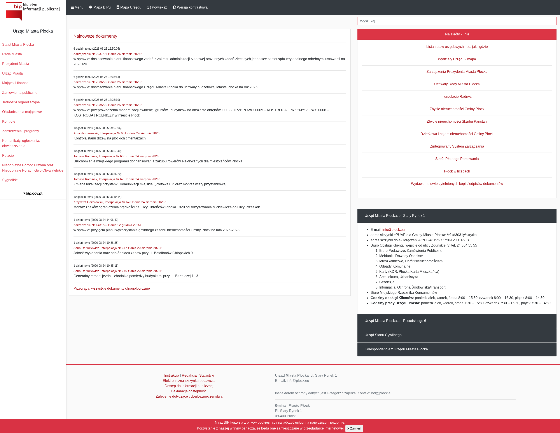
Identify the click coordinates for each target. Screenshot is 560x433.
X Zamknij (354, 428)
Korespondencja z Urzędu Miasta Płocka (396, 349)
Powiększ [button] (159, 7)
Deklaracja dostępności (189, 391)
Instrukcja (171, 375)
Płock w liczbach (457, 171)
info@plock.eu (393, 229)
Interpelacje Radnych (457, 96)
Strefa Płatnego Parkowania (457, 159)
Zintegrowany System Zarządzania (457, 146)
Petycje (8, 155)
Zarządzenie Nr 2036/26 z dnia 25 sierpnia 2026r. (108, 82)
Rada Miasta (12, 54)
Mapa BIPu (102, 7)
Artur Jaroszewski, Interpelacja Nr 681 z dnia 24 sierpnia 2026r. (117, 133)
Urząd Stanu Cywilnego (383, 335)
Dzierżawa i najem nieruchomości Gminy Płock (457, 134)
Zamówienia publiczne (19, 92)
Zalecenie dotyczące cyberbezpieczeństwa (189, 396)
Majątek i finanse (15, 83)
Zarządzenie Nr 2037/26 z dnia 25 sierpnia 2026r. (108, 54)
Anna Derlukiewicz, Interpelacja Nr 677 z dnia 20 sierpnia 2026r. (118, 248)
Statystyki (206, 375)
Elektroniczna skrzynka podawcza (189, 381)
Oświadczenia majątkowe (22, 112)
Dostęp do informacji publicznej (189, 386)
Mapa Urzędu (130, 7)
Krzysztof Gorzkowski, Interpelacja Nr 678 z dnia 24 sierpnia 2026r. (120, 202)
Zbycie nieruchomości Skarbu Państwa (457, 121)
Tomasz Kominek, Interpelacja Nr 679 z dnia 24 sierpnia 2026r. (117, 179)
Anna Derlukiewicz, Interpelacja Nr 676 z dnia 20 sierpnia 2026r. (118, 271)
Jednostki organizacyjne (21, 102)
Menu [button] (78, 7)
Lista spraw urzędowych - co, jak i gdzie (457, 47)
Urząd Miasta (12, 73)
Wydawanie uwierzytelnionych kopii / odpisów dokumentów (457, 184)
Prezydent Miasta (15, 64)
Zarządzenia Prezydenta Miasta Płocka (457, 71)
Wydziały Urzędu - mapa (457, 59)
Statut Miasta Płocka (18, 44)
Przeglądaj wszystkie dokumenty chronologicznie (112, 288)
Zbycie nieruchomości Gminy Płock (457, 109)
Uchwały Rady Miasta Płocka (457, 84)
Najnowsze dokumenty (95, 36)
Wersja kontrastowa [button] (192, 7)
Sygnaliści (10, 180)
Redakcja (189, 375)
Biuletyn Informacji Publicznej (33, 11)
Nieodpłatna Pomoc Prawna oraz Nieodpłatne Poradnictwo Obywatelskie (32, 167)
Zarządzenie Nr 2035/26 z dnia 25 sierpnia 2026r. (108, 105)
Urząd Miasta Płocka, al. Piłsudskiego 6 (395, 321)
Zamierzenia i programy (20, 131)
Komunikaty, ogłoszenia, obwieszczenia (21, 143)
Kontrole (8, 121)
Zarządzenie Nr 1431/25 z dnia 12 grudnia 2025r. (108, 225)
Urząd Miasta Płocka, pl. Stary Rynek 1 (395, 215)
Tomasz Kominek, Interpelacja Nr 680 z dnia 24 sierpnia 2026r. (117, 156)
